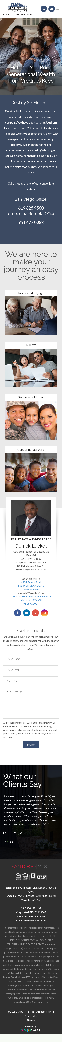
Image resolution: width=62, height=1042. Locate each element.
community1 (31, 343)
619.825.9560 (31, 207)
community (31, 291)
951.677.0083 (31, 222)
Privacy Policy (31, 1016)
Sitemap (31, 1020)
